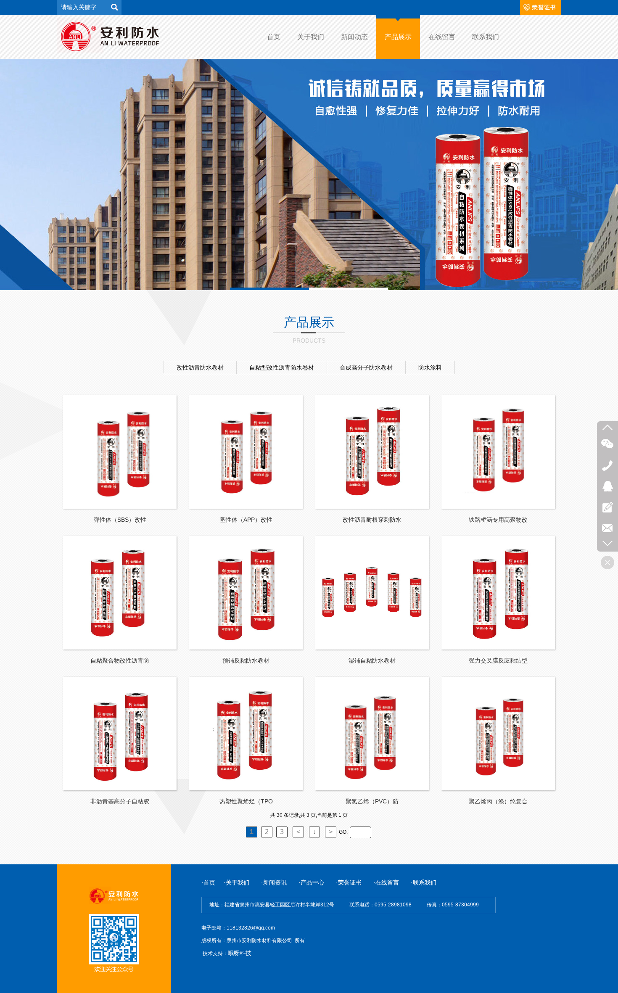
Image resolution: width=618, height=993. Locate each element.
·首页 (208, 882)
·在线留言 (386, 882)
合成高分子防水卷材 (366, 367)
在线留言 (441, 36)
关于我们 (310, 36)
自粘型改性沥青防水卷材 (281, 367)
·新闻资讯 (279, 882)
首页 (273, 36)
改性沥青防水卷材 (200, 367)
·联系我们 (423, 882)
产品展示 (398, 36)
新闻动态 (354, 36)
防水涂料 (430, 367)
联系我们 (485, 36)
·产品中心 (311, 882)
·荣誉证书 (349, 882)
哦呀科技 (239, 953)
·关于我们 (237, 882)
